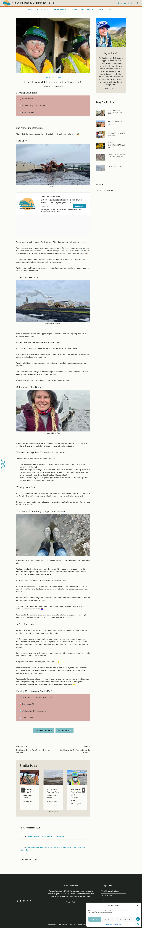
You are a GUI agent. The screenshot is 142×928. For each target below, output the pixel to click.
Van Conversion (87, 9)
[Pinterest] (121, 3)
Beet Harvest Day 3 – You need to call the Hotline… (75, 750)
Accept (95, 919)
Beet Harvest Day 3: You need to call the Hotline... (46, 836)
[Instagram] (118, 3)
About (100, 9)
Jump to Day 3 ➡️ (64, 730)
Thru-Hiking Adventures (110, 891)
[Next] (83, 790)
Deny (108, 919)
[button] (138, 905)
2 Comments (59, 86)
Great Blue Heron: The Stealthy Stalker (116, 167)
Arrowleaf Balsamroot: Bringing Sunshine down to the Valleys (116, 145)
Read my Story (110, 88)
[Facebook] (125, 3)
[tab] (49, 811)
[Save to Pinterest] (3, 468)
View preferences (127, 919)
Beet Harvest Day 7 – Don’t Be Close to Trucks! (116, 112)
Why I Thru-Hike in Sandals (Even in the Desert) (116, 123)
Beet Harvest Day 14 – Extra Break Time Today (53, 793)
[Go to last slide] (23, 790)
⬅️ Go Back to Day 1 (43, 730)
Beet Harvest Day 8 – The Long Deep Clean (28, 793)
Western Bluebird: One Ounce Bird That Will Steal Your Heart (117, 156)
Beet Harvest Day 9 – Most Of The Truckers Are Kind (76, 795)
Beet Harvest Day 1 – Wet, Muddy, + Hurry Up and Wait (33, 750)
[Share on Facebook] (3, 460)
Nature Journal (106, 896)
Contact (110, 9)
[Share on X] (3, 464)
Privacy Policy (109, 924)
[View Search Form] (138, 3)
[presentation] (29, 777)
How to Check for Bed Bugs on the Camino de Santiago (117, 133)
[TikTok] (128, 3)
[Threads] (131, 3)
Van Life (74, 9)
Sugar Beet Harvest (53, 77)
